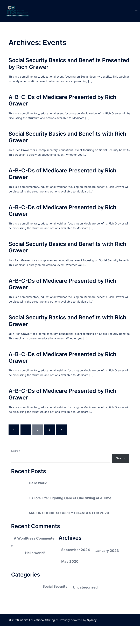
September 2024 (75, 550)
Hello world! (38, 483)
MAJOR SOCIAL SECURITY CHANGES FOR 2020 (69, 513)
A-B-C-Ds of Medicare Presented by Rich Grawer (62, 100)
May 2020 (70, 561)
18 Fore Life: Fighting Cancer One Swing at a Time (70, 498)
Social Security (55, 586)
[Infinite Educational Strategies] (18, 10)
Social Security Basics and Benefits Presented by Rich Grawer (69, 63)
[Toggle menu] (136, 11)
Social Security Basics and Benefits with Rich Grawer (67, 136)
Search (15, 450)
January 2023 (107, 551)
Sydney (92, 620)
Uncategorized (85, 587)
